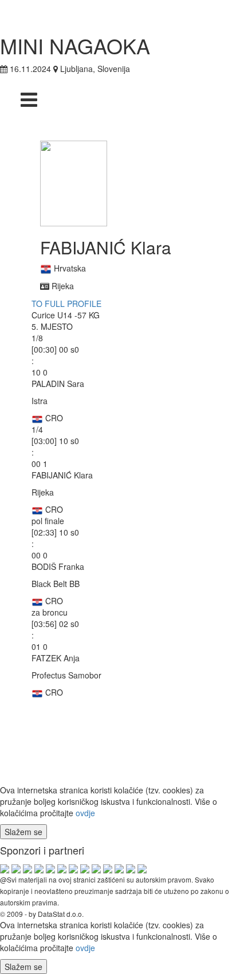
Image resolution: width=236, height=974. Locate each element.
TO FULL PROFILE (66, 303)
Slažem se (23, 831)
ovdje (85, 813)
